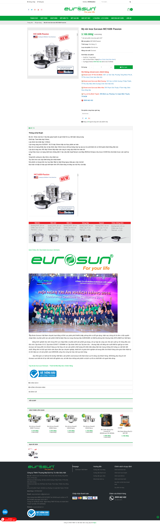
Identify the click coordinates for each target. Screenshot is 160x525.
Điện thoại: (30, 491)
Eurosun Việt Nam (81, 469)
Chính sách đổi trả (119, 476)
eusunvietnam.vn (38, 507)
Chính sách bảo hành (120, 479)
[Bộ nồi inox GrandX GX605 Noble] (71, 419)
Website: (30, 507)
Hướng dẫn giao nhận (99, 476)
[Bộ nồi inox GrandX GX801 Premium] (34, 419)
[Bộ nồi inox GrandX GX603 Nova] (89, 419)
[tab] (80, 128)
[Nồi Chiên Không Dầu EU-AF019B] (125, 421)
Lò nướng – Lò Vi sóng (100, 18)
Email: (29, 494)
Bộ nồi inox (85, 113)
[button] (80, 128)
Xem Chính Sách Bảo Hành (107, 59)
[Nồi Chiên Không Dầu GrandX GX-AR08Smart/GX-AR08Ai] (107, 420)
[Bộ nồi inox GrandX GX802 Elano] (53, 419)
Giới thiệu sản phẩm (87, 54)
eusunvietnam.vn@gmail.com (41, 494)
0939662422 (38, 491)
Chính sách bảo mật (120, 469)
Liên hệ (128, 18)
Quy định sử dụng (119, 487)
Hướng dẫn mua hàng (99, 469)
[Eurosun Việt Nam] (80, 9)
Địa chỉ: (29, 475)
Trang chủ (34, 18)
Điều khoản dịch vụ (98, 479)
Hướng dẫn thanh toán (99, 472)
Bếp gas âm (75, 18)
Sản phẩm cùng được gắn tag (90, 110)
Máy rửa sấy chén (117, 18)
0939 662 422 (120, 497)
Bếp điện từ (64, 18)
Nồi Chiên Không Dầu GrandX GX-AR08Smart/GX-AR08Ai (107, 431)
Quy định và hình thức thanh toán (122, 483)
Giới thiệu (44, 18)
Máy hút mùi (85, 18)
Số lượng (84, 67)
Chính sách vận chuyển (121, 472)
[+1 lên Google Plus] (89, 118)
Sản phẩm (53, 18)
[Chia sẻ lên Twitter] (86, 118)
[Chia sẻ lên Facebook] (82, 118)
